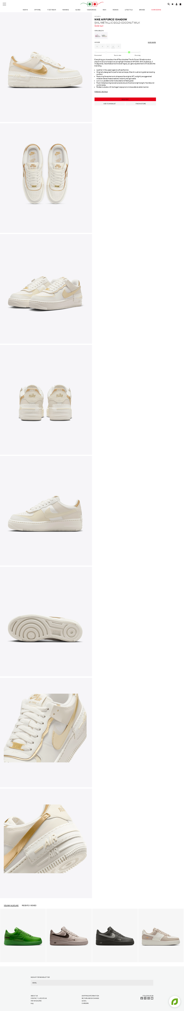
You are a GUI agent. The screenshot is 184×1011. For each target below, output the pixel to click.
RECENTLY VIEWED (29, 905)
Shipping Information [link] (90, 996)
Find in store (141, 104)
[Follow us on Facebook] (142, 999)
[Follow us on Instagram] (145, 999)
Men (104, 10)
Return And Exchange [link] (90, 998)
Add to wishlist (110, 104)
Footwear (51, 10)
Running (66, 10)
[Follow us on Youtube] (152, 999)
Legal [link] (84, 1001)
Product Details (101, 91)
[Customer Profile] (176, 4)
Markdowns (156, 10)
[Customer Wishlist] (172, 4)
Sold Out (125, 99)
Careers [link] (85, 1003)
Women (115, 10)
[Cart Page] (180, 4)
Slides (77, 10)
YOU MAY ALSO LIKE (11, 905)
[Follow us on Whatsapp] (148, 999)
